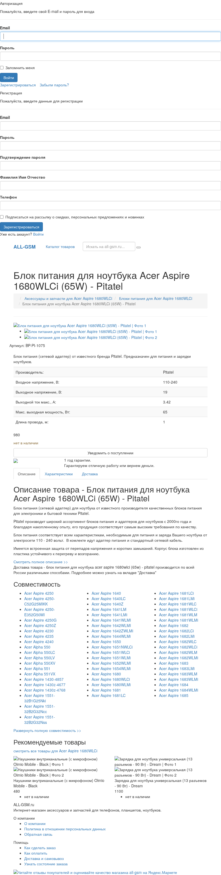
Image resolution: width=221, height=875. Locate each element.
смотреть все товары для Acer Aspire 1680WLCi (55, 750)
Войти (38, 234)
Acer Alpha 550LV (39, 657)
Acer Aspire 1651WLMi (111, 657)
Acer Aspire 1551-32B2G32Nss (39, 719)
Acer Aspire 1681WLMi (178, 620)
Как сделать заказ (40, 847)
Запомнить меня (20, 67)
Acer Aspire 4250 (39, 593)
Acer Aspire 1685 (173, 695)
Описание (27, 473)
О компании (35, 823)
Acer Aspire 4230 (39, 630)
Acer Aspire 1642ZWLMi (112, 630)
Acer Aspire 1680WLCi (111, 679)
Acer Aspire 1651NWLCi (112, 647)
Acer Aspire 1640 (106, 593)
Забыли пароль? (54, 84)
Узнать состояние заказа (46, 863)
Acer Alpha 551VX (39, 673)
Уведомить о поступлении (110, 452)
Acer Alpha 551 (37, 668)
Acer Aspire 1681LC (109, 695)
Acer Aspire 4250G (40, 620)
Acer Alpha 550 (37, 647)
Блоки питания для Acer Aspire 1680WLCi (155, 298)
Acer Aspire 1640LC (109, 598)
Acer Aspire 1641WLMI (111, 620)
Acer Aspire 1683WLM (178, 673)
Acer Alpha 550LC (39, 652)
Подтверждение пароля (22, 157)
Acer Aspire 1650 (106, 641)
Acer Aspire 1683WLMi (178, 679)
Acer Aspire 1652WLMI (111, 663)
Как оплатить (35, 853)
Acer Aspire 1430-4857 (44, 679)
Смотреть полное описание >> (40, 561)
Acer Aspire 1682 (173, 625)
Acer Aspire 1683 (173, 663)
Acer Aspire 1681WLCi (178, 609)
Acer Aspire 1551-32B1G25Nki (39, 698)
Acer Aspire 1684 (173, 684)
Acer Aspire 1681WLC (177, 604)
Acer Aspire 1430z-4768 (44, 690)
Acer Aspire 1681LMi (177, 598)
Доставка (90, 473)
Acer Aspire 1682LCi (176, 630)
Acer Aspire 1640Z (107, 604)
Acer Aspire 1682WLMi (178, 657)
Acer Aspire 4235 (39, 636)
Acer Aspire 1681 (106, 690)
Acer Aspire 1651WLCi (111, 652)
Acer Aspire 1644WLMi (111, 636)
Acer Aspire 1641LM (109, 609)
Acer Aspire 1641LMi (109, 614)
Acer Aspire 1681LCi (176, 593)
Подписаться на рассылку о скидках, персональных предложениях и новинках (74, 216)
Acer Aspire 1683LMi (177, 668)
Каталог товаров (59, 246)
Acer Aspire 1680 (106, 673)
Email (5, 27)
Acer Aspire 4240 (39, 641)
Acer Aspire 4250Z (40, 625)
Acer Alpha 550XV (39, 663)
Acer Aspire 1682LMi (177, 636)
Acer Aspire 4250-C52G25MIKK (39, 601)
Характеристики (59, 473)
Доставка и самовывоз (44, 858)
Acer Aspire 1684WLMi (178, 690)
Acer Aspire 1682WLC (177, 641)
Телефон (8, 197)
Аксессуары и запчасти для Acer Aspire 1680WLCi (68, 298)
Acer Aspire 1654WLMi (111, 668)
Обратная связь (38, 834)
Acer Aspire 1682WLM (178, 652)
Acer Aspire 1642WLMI (111, 625)
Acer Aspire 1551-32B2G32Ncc (39, 708)
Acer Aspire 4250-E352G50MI (39, 612)
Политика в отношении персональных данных (65, 828)
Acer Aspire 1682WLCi (178, 647)
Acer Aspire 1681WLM (178, 614)
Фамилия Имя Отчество (22, 177)
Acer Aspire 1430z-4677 (44, 684)
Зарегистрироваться (18, 84)
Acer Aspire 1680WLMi (111, 684)
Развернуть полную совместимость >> (47, 730)
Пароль (7, 47)
